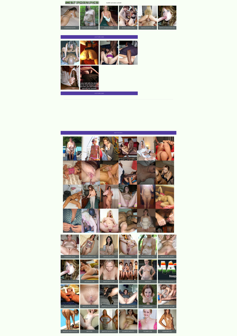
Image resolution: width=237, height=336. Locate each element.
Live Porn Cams (99, 37)
